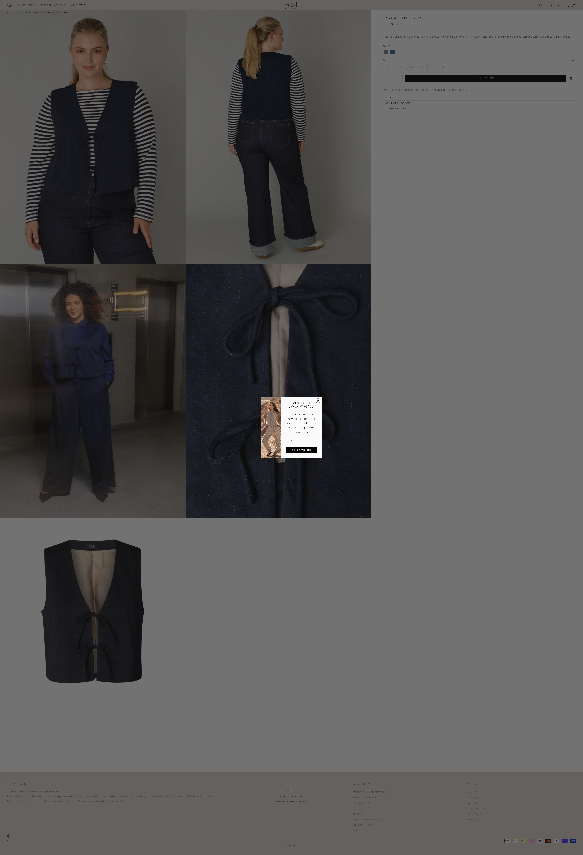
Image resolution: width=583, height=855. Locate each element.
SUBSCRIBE (302, 450)
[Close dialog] (318, 401)
